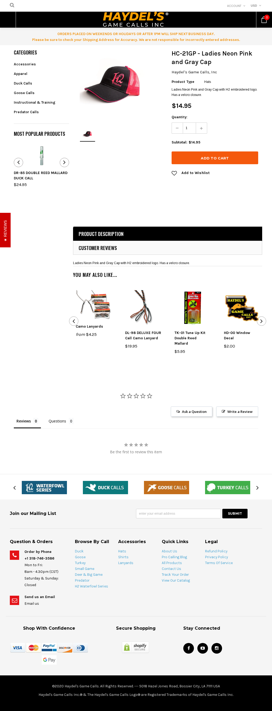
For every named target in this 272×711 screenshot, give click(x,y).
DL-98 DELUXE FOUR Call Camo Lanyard (143, 335)
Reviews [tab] (23, 421)
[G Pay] (49, 660)
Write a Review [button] (240, 411)
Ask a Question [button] (194, 411)
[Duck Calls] (105, 487)
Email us (31, 603)
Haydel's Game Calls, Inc (194, 72)
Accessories (25, 64)
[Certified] (135, 647)
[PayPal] (49, 647)
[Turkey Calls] (227, 487)
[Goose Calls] (166, 487)
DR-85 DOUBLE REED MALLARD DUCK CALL (40, 175)
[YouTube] (202, 648)
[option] (112, 81)
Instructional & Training (34, 102)
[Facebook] (188, 648)
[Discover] (64, 647)
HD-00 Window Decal (237, 335)
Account (234, 6)
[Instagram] (216, 648)
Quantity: (180, 117)
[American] (80, 647)
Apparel (20, 73)
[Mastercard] (33, 647)
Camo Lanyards (89, 326)
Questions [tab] (57, 421)
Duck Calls (23, 83)
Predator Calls (26, 112)
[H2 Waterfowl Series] (44, 487)
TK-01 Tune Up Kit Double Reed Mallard (190, 338)
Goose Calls (24, 93)
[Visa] (17, 647)
